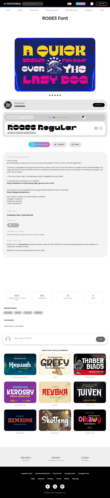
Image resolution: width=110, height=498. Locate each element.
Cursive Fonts (69, 473)
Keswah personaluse (20, 377)
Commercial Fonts (42, 473)
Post (100, 339)
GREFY (55, 377)
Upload (80, 3)
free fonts (26, 460)
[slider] (54, 117)
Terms (58, 479)
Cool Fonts (57, 473)
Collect (61, 144)
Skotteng (55, 433)
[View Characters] (96, 128)
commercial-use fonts (56, 460)
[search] (32, 4)
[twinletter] (9, 105)
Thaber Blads (90, 377)
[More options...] (101, 128)
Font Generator (52, 10)
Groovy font (23, 244)
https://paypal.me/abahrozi (18, 192)
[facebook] (48, 486)
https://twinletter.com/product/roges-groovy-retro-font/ (30, 183)
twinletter (19, 106)
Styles (20, 10)
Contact (98, 105)
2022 (16, 295)
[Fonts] (12, 3)
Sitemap (75, 479)
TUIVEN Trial (89, 405)
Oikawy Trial (90, 433)
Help (33, 479)
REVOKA (55, 405)
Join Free (101, 3)
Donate (14, 225)
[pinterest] (62, 486)
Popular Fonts (26, 473)
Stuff (102, 10)
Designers (89, 10)
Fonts (8, 10)
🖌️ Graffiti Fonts (71, 10)
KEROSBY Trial (20, 405)
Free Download (41, 144)
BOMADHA (20, 433)
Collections (34, 10)
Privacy (50, 479)
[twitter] (55, 486)
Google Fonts (83, 473)
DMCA (66, 479)
